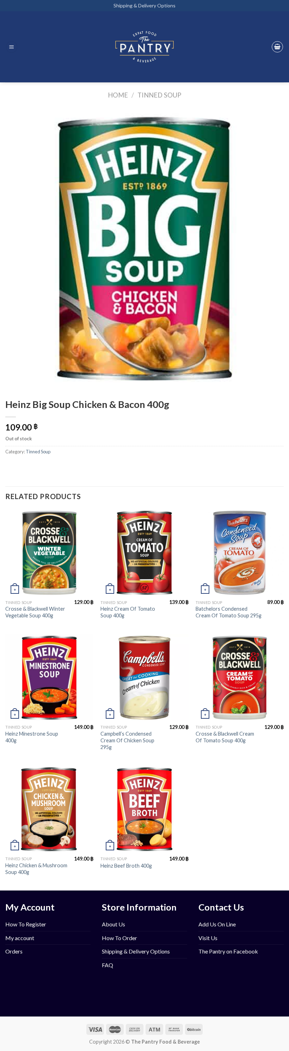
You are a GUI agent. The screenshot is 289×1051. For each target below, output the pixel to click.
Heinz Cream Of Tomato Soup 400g (127, 612)
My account (19, 937)
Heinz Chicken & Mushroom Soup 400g (36, 868)
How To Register (25, 924)
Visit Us (207, 937)
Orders (14, 951)
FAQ (107, 965)
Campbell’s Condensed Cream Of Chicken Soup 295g (127, 740)
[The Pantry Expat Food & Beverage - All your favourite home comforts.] (144, 46)
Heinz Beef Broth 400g (126, 866)
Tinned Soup (159, 95)
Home (118, 95)
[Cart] (277, 46)
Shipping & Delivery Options (144, 5)
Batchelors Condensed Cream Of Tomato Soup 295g (229, 612)
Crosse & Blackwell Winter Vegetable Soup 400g (35, 612)
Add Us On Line (217, 924)
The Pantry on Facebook (228, 951)
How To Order (119, 937)
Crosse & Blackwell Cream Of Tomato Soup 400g (225, 737)
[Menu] (11, 47)
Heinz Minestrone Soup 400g (31, 737)
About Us (113, 924)
